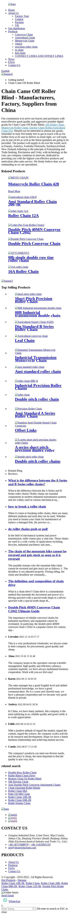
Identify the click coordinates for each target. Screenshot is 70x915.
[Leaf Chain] (31, 335)
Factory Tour (22, 16)
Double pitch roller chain (37, 399)
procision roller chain (26, 46)
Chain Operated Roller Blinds (24, 787)
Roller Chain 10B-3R (19, 797)
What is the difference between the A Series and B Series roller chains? (37, 482)
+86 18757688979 (18, 844)
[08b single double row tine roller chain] (18, 252)
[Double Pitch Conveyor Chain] (25, 239)
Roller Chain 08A (17, 790)
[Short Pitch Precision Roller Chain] (28, 294)
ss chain (19, 49)
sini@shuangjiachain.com (22, 847)
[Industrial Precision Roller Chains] (26, 380)
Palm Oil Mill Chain (19, 793)
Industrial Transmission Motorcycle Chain (35, 359)
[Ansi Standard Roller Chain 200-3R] (22, 197)
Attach (18, 43)
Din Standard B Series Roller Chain (34, 328)
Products (13, 31)
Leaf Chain (24, 340)
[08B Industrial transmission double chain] (38, 308)
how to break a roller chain (27, 506)
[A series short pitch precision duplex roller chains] (38, 442)
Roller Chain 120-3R (30, 886)
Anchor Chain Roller (40, 127)
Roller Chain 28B (50, 883)
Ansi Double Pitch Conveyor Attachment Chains (34, 784)
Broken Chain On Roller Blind (24, 778)
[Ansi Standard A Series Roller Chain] (28, 408)
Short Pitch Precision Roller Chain (33, 300)
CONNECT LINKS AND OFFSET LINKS (39, 56)
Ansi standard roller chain (38, 371)
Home (11, 10)
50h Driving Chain (18, 781)
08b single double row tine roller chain (31, 259)
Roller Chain (33, 883)
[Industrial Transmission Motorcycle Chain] (38, 353)
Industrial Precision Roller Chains (38, 387)
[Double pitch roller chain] (22, 394)
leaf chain (20, 52)
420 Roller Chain (54, 124)
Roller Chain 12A (23, 215)
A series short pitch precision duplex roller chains (35, 450)
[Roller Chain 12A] (18, 211)
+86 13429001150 (40, 844)
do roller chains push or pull (28, 529)
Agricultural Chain (25, 37)
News (11, 59)
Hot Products (8, 880)
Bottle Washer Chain (19, 803)
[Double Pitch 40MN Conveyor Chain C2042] (26, 225)
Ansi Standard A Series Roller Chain (35, 414)
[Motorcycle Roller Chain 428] (18, 177)
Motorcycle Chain (24, 40)
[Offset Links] (38, 425)
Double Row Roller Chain (22, 772)
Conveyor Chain (24, 34)
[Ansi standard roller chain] (29, 366)
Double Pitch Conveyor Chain (34, 243)
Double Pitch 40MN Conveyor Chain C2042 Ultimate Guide (34, 609)
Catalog (19, 19)
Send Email (7, 895)
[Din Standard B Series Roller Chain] (34, 322)
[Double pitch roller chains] (29, 456)
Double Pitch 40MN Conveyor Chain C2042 (34, 231)
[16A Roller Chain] (18, 266)
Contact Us (14, 65)
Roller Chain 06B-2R (19, 800)
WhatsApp (14, 901)
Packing (19, 22)
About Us (13, 13)
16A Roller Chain (23, 271)
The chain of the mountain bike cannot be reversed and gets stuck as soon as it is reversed (37, 555)
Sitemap (22, 880)
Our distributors (16, 28)
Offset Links (26, 430)
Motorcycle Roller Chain (14, 127)
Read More (14, 191)
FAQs (11, 62)
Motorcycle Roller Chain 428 (33, 184)
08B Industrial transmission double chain (37, 314)
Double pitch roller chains (37, 461)
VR (17, 25)
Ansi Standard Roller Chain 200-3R (32, 203)
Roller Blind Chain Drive (21, 775)
